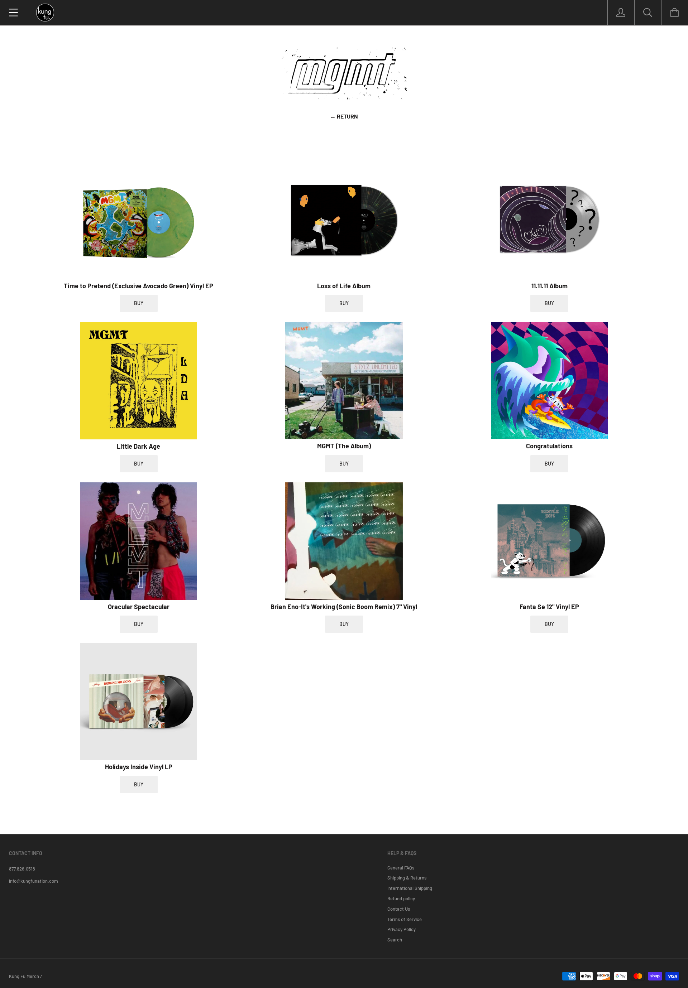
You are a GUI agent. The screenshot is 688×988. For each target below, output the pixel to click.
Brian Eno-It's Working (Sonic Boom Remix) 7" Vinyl (344, 607)
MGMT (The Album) (344, 446)
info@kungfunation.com (33, 881)
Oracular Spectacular (138, 607)
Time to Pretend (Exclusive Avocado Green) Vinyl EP (138, 286)
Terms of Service (404, 919)
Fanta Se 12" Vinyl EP (549, 607)
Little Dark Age (138, 446)
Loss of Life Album (344, 286)
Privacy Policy (401, 929)
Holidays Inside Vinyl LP (138, 767)
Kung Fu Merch (24, 976)
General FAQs (400, 868)
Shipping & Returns (406, 878)
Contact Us (398, 909)
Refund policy (401, 898)
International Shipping (409, 888)
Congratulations (549, 446)
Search (394, 940)
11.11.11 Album (549, 286)
